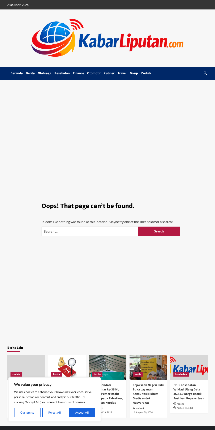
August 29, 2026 (103, 412)
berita (56, 374)
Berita (30, 73)
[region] (54, 399)
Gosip (134, 73)
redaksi (140, 408)
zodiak (16, 374)
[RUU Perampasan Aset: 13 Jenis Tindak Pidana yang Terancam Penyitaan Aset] (67, 367)
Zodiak (146, 73)
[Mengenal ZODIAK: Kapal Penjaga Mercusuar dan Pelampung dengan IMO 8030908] (26, 367)
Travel (122, 73)
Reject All (54, 412)
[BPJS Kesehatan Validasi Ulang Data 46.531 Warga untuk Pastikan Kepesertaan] (189, 367)
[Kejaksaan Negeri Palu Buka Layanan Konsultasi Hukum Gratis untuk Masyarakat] (148, 367)
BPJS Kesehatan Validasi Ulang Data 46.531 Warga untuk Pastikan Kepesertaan (188, 392)
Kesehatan (62, 73)
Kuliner (109, 73)
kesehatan (181, 374)
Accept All (82, 412)
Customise (27, 412)
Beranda (16, 73)
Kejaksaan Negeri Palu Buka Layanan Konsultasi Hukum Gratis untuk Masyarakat (148, 394)
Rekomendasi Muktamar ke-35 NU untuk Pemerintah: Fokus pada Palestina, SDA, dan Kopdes (107, 394)
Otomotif (94, 73)
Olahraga (44, 73)
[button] (205, 73)
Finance (78, 73)
